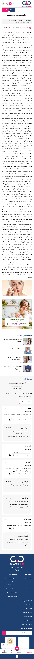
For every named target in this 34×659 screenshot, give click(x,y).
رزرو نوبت (12, 9)
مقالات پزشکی (12, 21)
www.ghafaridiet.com (8, 653)
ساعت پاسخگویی (28, 605)
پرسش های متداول (27, 624)
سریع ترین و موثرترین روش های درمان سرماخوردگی (12, 341)
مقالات (20, 21)
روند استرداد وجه (27, 616)
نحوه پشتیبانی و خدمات (10, 589)
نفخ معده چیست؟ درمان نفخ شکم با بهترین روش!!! (13, 368)
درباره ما (30, 590)
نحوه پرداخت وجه (12, 593)
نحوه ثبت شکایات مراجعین (10, 585)
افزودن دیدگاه (26, 402)
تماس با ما (29, 586)
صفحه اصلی (27, 21)
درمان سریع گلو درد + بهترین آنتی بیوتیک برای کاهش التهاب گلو (12, 359)
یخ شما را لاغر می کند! (16, 349)
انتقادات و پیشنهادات (27, 620)
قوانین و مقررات (12, 596)
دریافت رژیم (5, 9)
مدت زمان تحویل (27, 612)
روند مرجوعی (28, 608)
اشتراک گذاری (16, 27)
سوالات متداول (28, 578)
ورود (13, 4)
